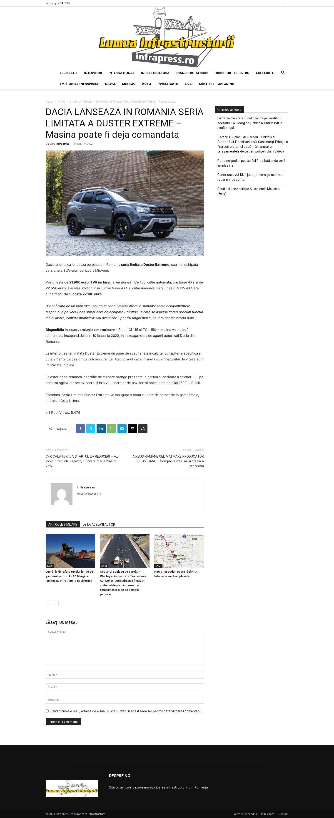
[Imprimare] (142, 428)
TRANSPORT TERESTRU (231, 73)
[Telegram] (122, 428)
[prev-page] (48, 603)
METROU (129, 83)
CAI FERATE (265, 73)
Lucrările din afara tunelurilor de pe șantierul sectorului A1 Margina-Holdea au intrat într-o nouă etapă (69, 576)
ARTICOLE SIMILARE (62, 524)
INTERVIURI (93, 73)
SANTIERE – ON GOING (216, 83)
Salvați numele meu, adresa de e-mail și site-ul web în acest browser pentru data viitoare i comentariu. (126, 711)
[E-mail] (132, 428)
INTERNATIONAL (121, 73)
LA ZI (189, 83)
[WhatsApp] (111, 428)
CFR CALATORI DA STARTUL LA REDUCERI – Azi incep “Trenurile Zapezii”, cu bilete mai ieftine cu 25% (82, 461)
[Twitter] (90, 428)
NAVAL (110, 83)
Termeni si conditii (245, 814)
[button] (282, 73)
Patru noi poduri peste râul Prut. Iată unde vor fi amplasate (251, 163)
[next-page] (56, 603)
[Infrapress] (167, 37)
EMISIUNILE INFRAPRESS (79, 83)
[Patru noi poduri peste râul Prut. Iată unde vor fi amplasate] (179, 551)
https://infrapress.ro (89, 493)
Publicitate (267, 814)
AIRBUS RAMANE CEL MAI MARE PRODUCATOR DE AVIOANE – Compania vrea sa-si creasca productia (168, 461)
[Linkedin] (101, 428)
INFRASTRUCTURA (155, 73)
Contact (283, 814)
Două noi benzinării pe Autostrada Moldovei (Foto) (248, 191)
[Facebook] (285, 3)
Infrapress (62, 143)
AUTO (146, 83)
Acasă (49, 101)
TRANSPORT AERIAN (192, 73)
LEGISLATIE (68, 73)
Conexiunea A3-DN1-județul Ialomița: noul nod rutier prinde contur (250, 177)
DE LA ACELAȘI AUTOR (99, 524)
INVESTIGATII (167, 83)
